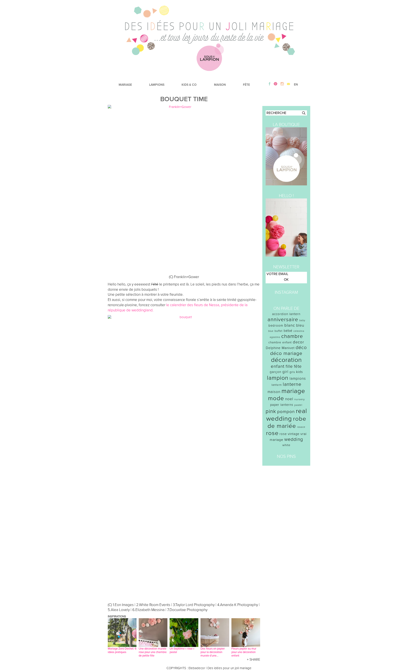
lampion (277, 377)
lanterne (292, 384)
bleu (300, 325)
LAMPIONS (156, 85)
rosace (301, 427)
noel (289, 399)
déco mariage (286, 353)
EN (296, 84)
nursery (299, 399)
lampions (298, 378)
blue (270, 331)
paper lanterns (281, 405)
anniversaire (283, 319)
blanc (289, 325)
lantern (276, 385)
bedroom (275, 325)
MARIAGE (125, 85)
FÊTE (246, 85)
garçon (275, 372)
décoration (286, 360)
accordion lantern (286, 314)
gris (292, 372)
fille (289, 366)
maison (274, 392)
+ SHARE (253, 659)
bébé (288, 331)
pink (271, 411)
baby (302, 320)
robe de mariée (287, 422)
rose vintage (289, 434)
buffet (279, 331)
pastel (298, 404)
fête (298, 366)
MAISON (220, 85)
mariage (293, 391)
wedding (293, 439)
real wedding (286, 414)
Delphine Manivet (280, 348)
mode (276, 398)
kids (299, 372)
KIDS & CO (189, 85)
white (286, 445)
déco (301, 347)
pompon (286, 411)
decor (298, 342)
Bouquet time (184, 99)
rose (272, 433)
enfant (278, 366)
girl (285, 371)
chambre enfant (280, 342)
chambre (292, 336)
